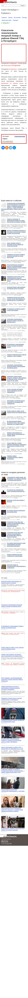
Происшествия (6, 20)
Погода (24, 17)
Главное (4, 17)
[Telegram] (10, 147)
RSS (11, 843)
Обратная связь (4, 840)
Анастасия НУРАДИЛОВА (12, 65)
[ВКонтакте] (3, 147)
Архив (10, 17)
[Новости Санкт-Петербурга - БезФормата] (8, 2)
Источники (17, 17)
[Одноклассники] (7, 147)
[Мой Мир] (14, 147)
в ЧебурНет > (5, 23)
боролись (13, 69)
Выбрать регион (4, 841)
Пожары (15, 20)
